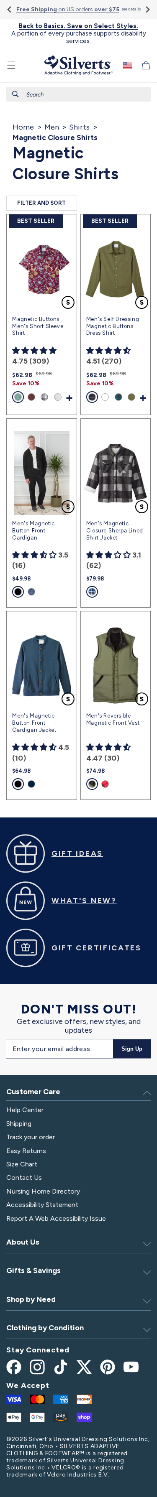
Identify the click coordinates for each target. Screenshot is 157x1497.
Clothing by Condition (45, 1327)
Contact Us (24, 1177)
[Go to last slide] (9, 9)
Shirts (79, 127)
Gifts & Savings (33, 1270)
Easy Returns (26, 1151)
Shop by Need (31, 1299)
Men (51, 127)
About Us (22, 1242)
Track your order (30, 1137)
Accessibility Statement (42, 1205)
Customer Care (33, 1091)
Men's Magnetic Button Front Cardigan (33, 530)
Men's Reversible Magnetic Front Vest (112, 719)
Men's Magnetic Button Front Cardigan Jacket (34, 723)
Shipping (18, 1124)
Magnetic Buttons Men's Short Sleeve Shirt (37, 326)
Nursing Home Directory (43, 1191)
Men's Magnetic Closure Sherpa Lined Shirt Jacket (114, 530)
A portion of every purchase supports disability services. (78, 33)
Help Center (25, 1110)
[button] (11, 65)
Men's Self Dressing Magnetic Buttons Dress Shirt (112, 326)
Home (23, 127)
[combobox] (78, 94)
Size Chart (21, 1164)
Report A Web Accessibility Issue (56, 1218)
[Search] (15, 94)
